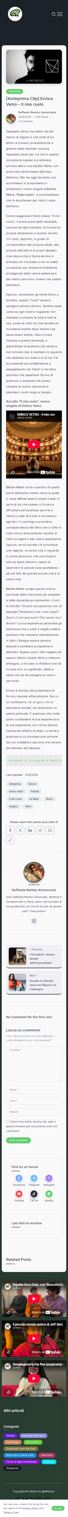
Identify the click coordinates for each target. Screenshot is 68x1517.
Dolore (32, 784)
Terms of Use (10, 1512)
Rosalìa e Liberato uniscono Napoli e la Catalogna (43, 985)
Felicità (35, 791)
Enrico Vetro (16, 791)
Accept (58, 1508)
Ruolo (49, 799)
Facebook (16, 760)
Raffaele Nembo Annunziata (37, 112)
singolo (13, 806)
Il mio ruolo (15, 799)
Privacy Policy (31, 1508)
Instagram (36, 760)
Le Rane (34, 799)
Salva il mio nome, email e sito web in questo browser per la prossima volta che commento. (31, 1126)
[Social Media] (19, 1180)
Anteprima (15, 784)
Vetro (28, 806)
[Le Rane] (15, 13)
